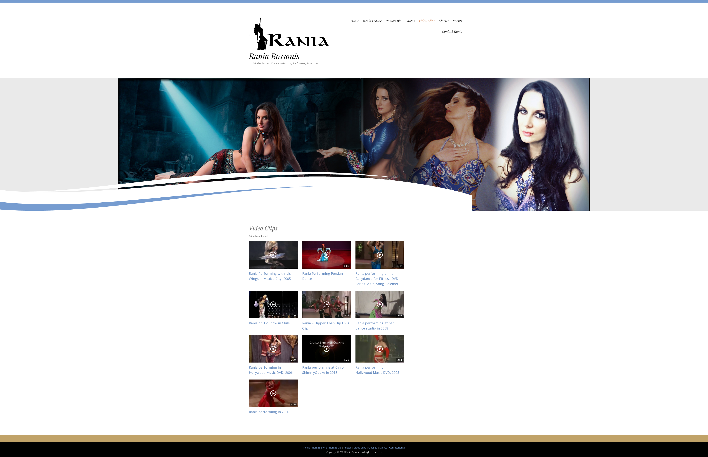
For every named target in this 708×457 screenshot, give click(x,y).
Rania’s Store (372, 21)
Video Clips (427, 21)
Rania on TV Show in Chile (269, 323)
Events (457, 21)
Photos (410, 21)
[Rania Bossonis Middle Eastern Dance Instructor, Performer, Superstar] (289, 33)
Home (354, 21)
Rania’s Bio (393, 21)
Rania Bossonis (274, 56)
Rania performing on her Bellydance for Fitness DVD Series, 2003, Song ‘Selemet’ (377, 278)
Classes (444, 21)
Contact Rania (452, 31)
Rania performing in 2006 (269, 412)
